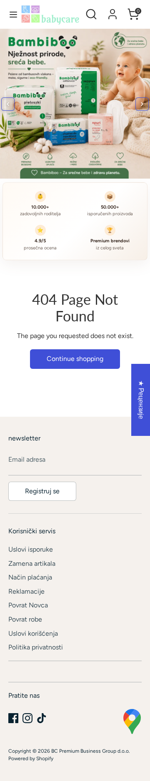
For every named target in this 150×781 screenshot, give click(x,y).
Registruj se (42, 491)
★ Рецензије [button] (141, 400)
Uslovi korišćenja (33, 633)
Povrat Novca (28, 605)
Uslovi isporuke (30, 549)
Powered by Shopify (30, 758)
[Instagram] (27, 718)
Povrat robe (25, 619)
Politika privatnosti (35, 647)
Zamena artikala (31, 563)
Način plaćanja (30, 577)
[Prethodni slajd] (8, 104)
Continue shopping (75, 359)
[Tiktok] (42, 718)
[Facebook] (13, 718)
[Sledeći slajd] (142, 104)
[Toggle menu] (10, 14)
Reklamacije (26, 591)
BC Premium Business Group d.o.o (90, 751)
